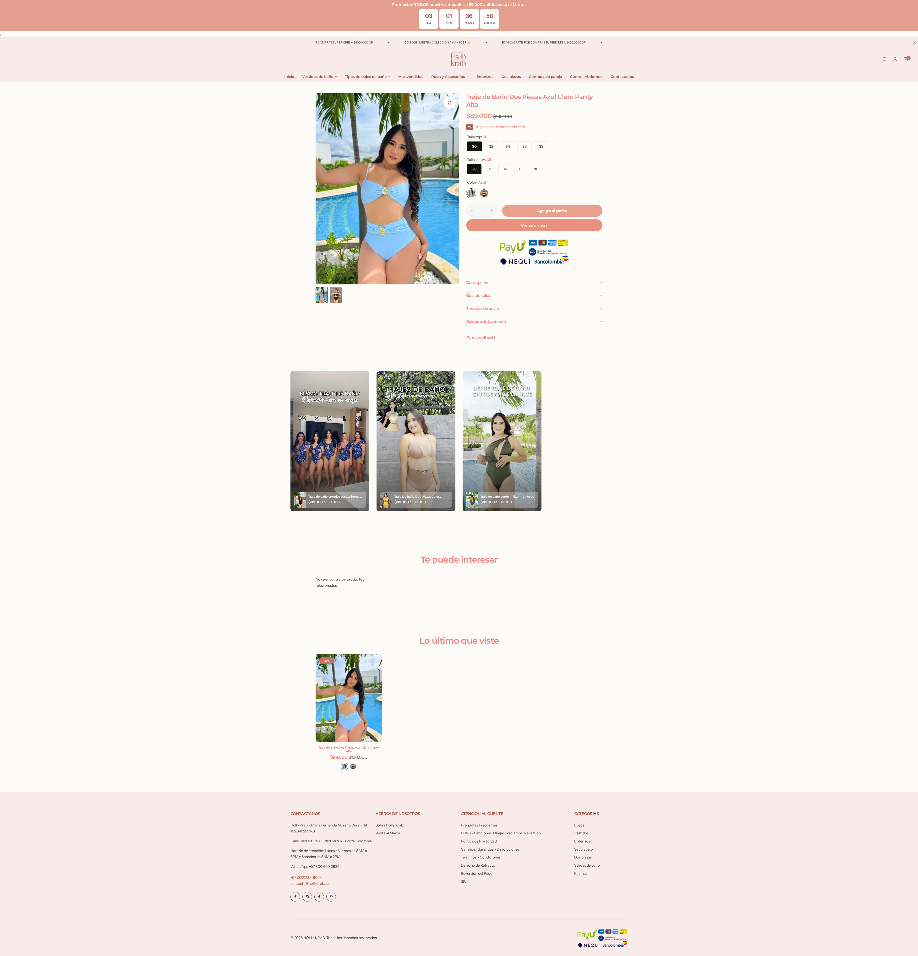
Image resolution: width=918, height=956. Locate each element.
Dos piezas (583, 857)
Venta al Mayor (388, 833)
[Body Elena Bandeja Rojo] (15, 938)
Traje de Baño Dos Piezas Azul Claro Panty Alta (348, 749)
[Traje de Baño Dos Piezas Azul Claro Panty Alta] (349, 698)
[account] (895, 59)
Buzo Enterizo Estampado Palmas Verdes (46, 933)
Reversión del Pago (476, 873)
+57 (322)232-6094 (306, 877)
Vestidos (581, 833)
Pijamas (580, 873)
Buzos (579, 825)
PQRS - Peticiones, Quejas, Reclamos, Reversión (501, 833)
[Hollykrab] (459, 59)
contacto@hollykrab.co (309, 883)
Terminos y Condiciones (481, 857)
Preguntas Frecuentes (479, 825)
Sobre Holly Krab (389, 825)
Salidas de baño (587, 865)
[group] (387, 188)
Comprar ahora (534, 225)
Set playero (583, 849)
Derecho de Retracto (478, 865)
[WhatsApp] (331, 897)
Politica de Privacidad (479, 841)
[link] (79, 926)
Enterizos (582, 841)
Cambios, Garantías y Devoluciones (490, 849)
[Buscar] (884, 59)
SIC (464, 881)
